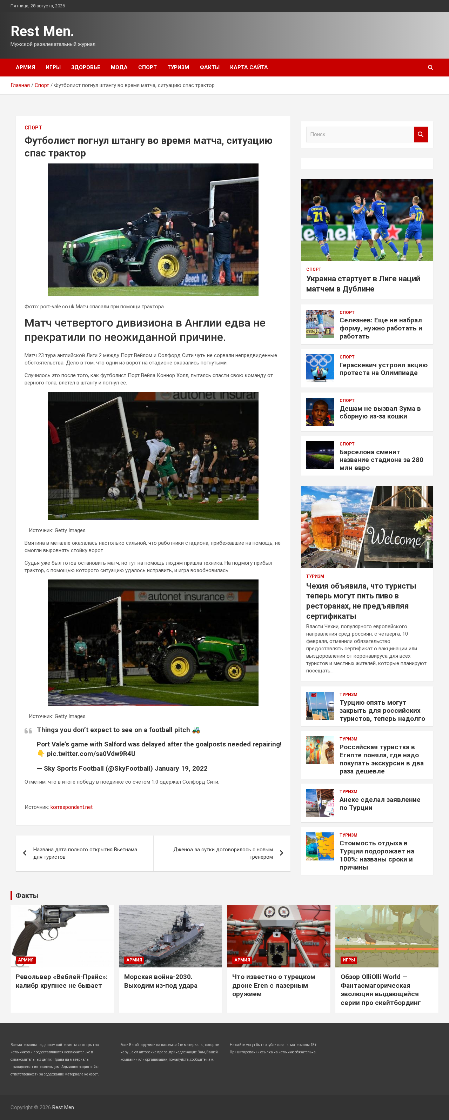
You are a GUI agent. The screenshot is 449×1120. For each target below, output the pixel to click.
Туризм (178, 67)
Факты (210, 67)
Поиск (421, 134)
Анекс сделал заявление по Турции (380, 804)
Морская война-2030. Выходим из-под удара (160, 981)
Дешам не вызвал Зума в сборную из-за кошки (380, 412)
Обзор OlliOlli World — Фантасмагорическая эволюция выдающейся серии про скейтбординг (381, 990)
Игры (53, 67)
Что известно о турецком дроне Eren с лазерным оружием (273, 985)
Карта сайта (249, 67)
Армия (25, 67)
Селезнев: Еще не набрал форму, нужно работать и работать (381, 328)
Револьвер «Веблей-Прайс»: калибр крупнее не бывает (62, 981)
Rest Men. (42, 31)
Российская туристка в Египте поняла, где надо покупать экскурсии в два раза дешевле (382, 759)
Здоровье (85, 67)
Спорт (147, 67)
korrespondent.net (72, 807)
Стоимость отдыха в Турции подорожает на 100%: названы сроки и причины (377, 855)
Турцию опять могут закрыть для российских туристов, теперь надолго (382, 710)
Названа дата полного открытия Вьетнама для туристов (85, 853)
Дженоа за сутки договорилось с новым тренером (223, 853)
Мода (119, 67)
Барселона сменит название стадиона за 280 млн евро (381, 460)
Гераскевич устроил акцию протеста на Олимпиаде (384, 369)
